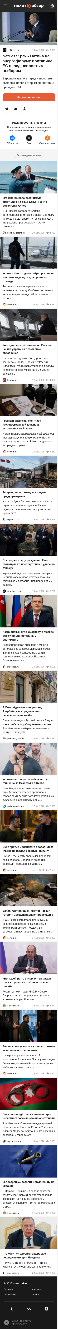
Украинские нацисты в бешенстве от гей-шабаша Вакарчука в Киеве (27, 781)
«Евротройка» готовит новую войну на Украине (28, 1183)
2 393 (52, 938)
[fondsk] (4, 380)
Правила (35, 1294)
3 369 (52, 519)
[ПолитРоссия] (4, 50)
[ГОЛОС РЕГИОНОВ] (4, 1141)
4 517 (52, 304)
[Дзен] (46, 1308)
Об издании (10, 1294)
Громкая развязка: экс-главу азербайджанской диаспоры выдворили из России (22, 424)
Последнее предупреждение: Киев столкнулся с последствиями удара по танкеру (29, 564)
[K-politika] (4, 1006)
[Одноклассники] (11, 1308)
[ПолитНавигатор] (4, 233)
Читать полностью (29, 97)
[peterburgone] (4, 591)
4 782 (52, 232)
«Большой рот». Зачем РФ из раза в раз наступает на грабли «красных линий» (27, 982)
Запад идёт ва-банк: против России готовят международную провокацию (28, 912)
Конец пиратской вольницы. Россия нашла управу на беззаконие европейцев (27, 349)
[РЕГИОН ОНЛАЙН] (4, 304)
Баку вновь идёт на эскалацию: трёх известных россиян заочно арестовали (29, 1116)
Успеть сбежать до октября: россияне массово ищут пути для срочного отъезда (28, 277)
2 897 (52, 738)
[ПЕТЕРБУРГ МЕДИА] (4, 738)
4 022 (52, 380)
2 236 (52, 1213)
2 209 (52, 1273)
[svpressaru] (4, 519)
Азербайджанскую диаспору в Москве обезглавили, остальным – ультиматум (28, 635)
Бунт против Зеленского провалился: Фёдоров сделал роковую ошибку (28, 848)
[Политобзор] (29, 6)
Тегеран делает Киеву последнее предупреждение (24, 494)
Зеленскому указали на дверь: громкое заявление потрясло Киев (29, 1048)
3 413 (52, 451)
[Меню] (6, 6)
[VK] (29, 1308)
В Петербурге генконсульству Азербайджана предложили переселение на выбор (22, 711)
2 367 (52, 1073)
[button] (6, 109)
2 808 (52, 806)
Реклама (8, 1289)
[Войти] (52, 6)
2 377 (52, 1005)
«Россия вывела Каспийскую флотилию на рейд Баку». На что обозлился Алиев (25, 201)
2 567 (52, 870)
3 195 (52, 666)
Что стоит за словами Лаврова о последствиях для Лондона (24, 1255)
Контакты (36, 1289)
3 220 (52, 591)
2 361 (52, 1141)
